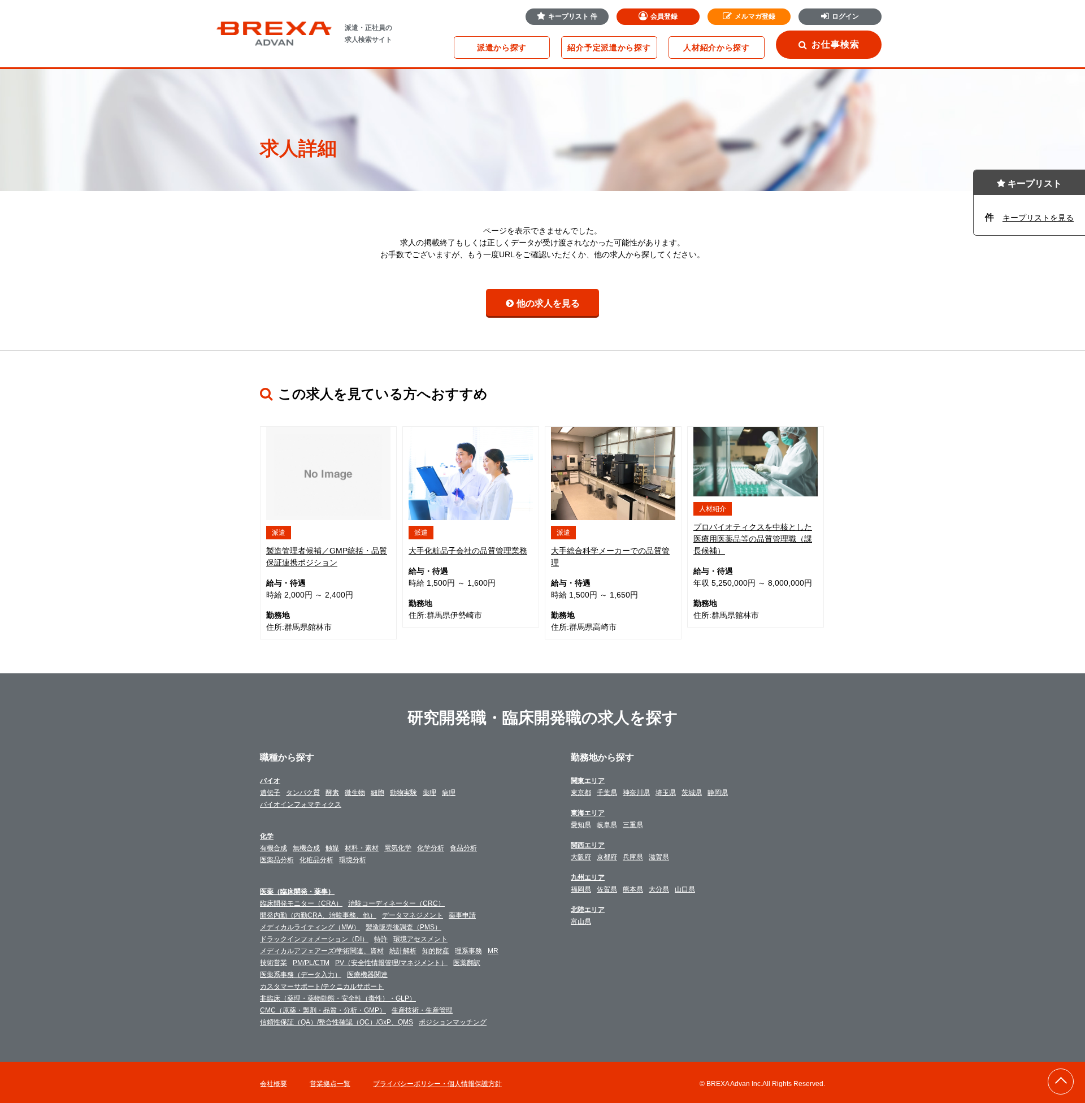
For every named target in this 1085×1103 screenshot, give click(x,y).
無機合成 (306, 848)
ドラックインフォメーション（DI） (314, 939)
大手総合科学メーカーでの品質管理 (610, 556)
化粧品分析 (316, 860)
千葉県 (607, 793)
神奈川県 (636, 793)
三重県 (633, 825)
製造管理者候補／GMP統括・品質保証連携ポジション (326, 556)
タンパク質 (303, 793)
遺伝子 (270, 793)
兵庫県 (633, 857)
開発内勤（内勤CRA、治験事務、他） (318, 915)
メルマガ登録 (755, 16)
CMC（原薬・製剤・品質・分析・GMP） (323, 1010)
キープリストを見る (1038, 217)
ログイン (845, 16)
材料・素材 (362, 848)
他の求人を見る (548, 303)
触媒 (332, 848)
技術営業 (273, 963)
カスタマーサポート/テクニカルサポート (322, 986)
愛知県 (581, 825)
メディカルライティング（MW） (310, 927)
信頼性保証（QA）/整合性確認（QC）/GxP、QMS (336, 1022)
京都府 (607, 857)
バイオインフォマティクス (300, 804)
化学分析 (430, 848)
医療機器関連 (367, 975)
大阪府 (581, 857)
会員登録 (664, 16)
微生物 (355, 793)
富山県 (581, 921)
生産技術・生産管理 (422, 1010)
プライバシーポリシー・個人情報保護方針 (437, 1084)
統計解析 (402, 951)
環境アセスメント (420, 939)
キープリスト (572, 16)
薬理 (429, 793)
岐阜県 (607, 825)
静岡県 (718, 793)
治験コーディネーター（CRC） (396, 903)
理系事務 (468, 951)
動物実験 (403, 793)
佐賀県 (607, 889)
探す (502, 47)
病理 (448, 793)
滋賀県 (659, 857)
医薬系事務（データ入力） (300, 975)
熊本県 (633, 889)
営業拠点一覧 (330, 1084)
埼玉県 (666, 793)
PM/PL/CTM (311, 963)
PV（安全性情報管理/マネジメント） (391, 963)
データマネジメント (412, 915)
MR (493, 951)
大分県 (659, 889)
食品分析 (463, 848)
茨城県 (692, 793)
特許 (381, 939)
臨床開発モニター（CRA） (301, 903)
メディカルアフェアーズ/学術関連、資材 (322, 951)
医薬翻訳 (466, 963)
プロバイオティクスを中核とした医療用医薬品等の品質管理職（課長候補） (752, 538)
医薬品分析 (277, 860)
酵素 (332, 793)
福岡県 (581, 889)
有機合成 (273, 848)
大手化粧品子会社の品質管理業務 (468, 550)
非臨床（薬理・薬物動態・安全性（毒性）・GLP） (338, 998)
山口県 (685, 889)
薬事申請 (462, 915)
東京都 (581, 793)
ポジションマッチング (453, 1022)
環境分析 (352, 860)
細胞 (377, 793)
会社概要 (273, 1084)
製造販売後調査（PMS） (403, 927)
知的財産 (435, 951)
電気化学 (397, 848)
